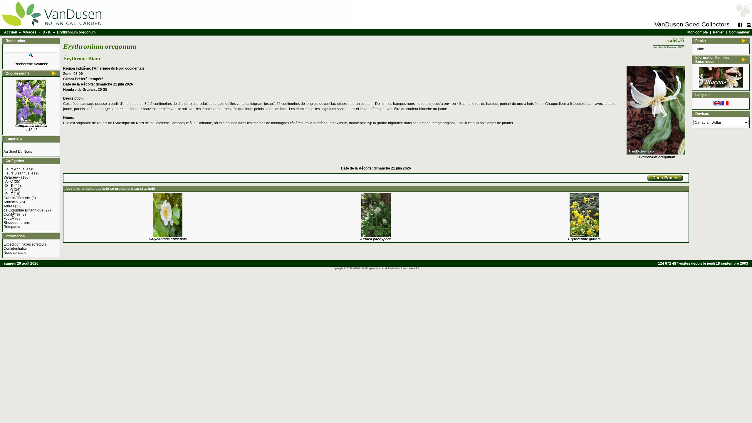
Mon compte (697, 32)
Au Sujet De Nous (18, 152)
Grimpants (12, 227)
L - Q (9, 190)
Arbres (9, 206)
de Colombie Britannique (23, 210)
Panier (718, 32)
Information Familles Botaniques (712, 60)
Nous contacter (16, 253)
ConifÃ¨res (12, 214)
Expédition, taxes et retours (25, 244)
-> (12, 177)
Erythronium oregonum (76, 32)
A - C (9, 181)
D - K (47, 32)
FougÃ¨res (12, 218)
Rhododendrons (17, 223)
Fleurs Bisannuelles (19, 173)
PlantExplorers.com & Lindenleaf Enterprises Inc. (391, 268)
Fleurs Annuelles (17, 169)
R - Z (9, 194)
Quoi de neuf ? (17, 73)
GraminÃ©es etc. (17, 198)
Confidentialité (15, 248)
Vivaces (29, 32)
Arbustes (11, 202)
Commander (739, 32)
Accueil (10, 32)
